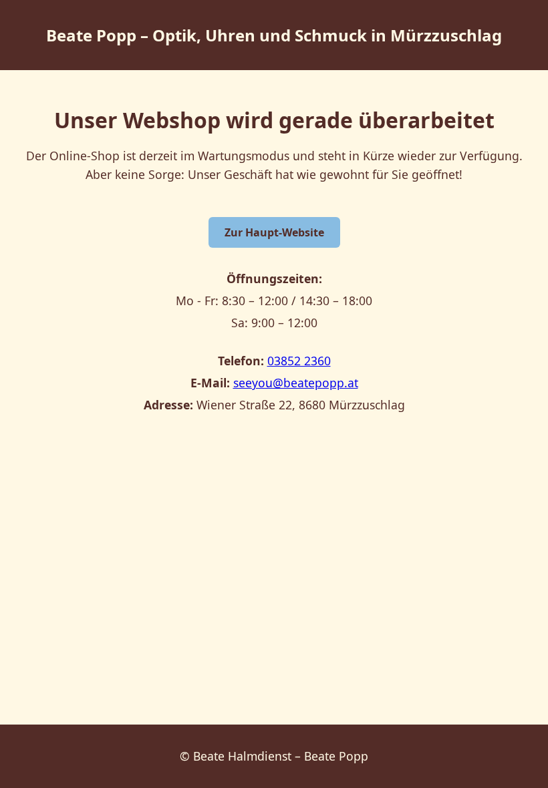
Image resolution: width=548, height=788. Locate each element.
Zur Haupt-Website (274, 232)
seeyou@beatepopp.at (295, 383)
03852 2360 (299, 361)
